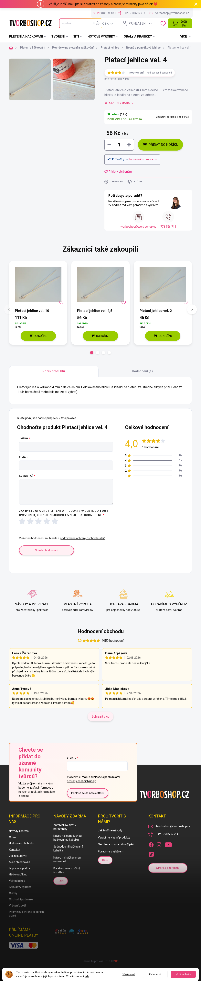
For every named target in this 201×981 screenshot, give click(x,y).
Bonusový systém (20, 886)
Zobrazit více (100, 716)
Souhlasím (185, 974)
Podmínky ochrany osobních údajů (26, 913)
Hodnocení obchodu (101, 631)
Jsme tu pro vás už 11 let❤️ (100, 961)
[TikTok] (151, 853)
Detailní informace (117, 103)
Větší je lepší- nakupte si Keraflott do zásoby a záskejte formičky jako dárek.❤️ (103, 4)
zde (87, 976)
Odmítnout (155, 974)
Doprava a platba (19, 868)
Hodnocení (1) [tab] (142, 371)
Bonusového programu (143, 159)
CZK (105, 23)
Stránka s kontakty (167, 867)
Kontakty (14, 849)
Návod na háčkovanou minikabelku (67, 859)
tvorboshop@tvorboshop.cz (138, 226)
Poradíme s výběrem (110, 851)
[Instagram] (159, 844)
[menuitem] (28, 36)
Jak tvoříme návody (110, 830)
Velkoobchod (17, 880)
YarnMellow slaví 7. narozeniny (65, 826)
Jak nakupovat (18, 855)
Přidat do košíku (163, 145)
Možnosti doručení (172, 117)
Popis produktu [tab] (53, 371)
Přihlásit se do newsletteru (87, 793)
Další (61, 881)
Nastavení (128, 974)
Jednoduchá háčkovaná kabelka (68, 848)
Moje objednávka (19, 862)
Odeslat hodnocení (46, 550)
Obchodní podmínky (21, 899)
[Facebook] (151, 844)
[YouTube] (168, 844)
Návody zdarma (19, 831)
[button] (92, 353)
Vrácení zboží (17, 905)
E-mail (23, 457)
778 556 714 (168, 226)
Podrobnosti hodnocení (159, 72)
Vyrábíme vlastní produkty (114, 837)
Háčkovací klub (18, 874)
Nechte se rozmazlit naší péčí (116, 844)
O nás (12, 837)
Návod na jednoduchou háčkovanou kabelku (67, 837)
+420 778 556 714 (167, 834)
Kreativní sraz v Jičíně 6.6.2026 (66, 870)
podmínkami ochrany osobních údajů (82, 538)
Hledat (97, 23)
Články (13, 893)
